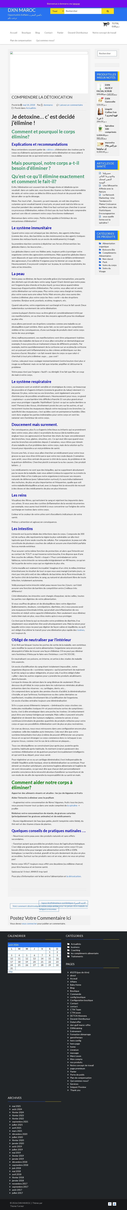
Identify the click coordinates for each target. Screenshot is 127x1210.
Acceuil (73, 978)
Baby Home (75, 984)
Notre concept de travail (104, 32)
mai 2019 (16, 1152)
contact (74, 1006)
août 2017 (17, 1189)
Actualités (31, 108)
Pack (105, 262)
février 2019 (18, 1155)
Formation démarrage (80, 1034)
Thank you (75, 1090)
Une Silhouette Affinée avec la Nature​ (108, 188)
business (75, 947)
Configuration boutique (81, 1000)
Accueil (13, 32)
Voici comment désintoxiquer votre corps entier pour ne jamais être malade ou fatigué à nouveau (50, 907)
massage (74, 1053)
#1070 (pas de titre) (79, 972)
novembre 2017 (19, 1183)
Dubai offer (75, 1022)
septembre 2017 (20, 1186)
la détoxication (74, 876)
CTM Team (75, 1009)
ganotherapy (76, 1037)
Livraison (74, 1050)
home (73, 1046)
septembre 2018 (20, 1165)
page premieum (77, 1068)
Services (74, 1084)
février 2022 (18, 1118)
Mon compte (76, 1059)
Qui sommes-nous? (45, 40)
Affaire (73, 981)
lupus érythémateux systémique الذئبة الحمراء (63, 903)
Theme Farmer (17, 1206)
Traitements (77, 956)
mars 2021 (17, 1131)
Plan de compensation (20, 40)
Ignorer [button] (76, 3)
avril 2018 (16, 1174)
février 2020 (18, 1140)
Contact (48, 32)
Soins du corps (110, 265)
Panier (60, 32)
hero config (75, 1040)
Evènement (75, 1031)
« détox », (50, 149)
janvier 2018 (18, 1180)
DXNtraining (76, 1028)
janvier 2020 (18, 1143)
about (73, 975)
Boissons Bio (109, 249)
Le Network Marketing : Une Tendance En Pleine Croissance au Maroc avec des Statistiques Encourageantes (108, 204)
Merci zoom (75, 1056)
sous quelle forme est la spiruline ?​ (106, 219)
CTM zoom (75, 1012)
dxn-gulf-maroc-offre (80, 1025)
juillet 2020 (17, 1137)
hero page (75, 1043)
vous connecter (29, 923)
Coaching (75, 950)
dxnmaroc (48, 105)
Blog (37, 32)
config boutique (77, 997)
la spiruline (72, 805)
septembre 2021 (20, 1121)
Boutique (26, 32)
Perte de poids (77, 1074)
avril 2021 (16, 1127)
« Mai (10, 971)
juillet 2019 (17, 1149)
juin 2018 (16, 1168)
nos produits (76, 1062)
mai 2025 (16, 1106)
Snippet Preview (78, 1087)
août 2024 (17, 1109)
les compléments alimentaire (85, 953)
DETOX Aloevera (78, 1015)
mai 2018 (16, 1171)
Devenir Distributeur (78, 32)
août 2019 (17, 1146)
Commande (75, 994)
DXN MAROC (22, 10)
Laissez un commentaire (71, 105)
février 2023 (18, 1115)
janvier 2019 (18, 1158)
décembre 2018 (19, 1162)
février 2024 (18, 1112)
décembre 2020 (19, 1134)
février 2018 (18, 1177)
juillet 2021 (17, 1124)
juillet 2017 (17, 1193)
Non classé (108, 259)
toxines (80, 630)
